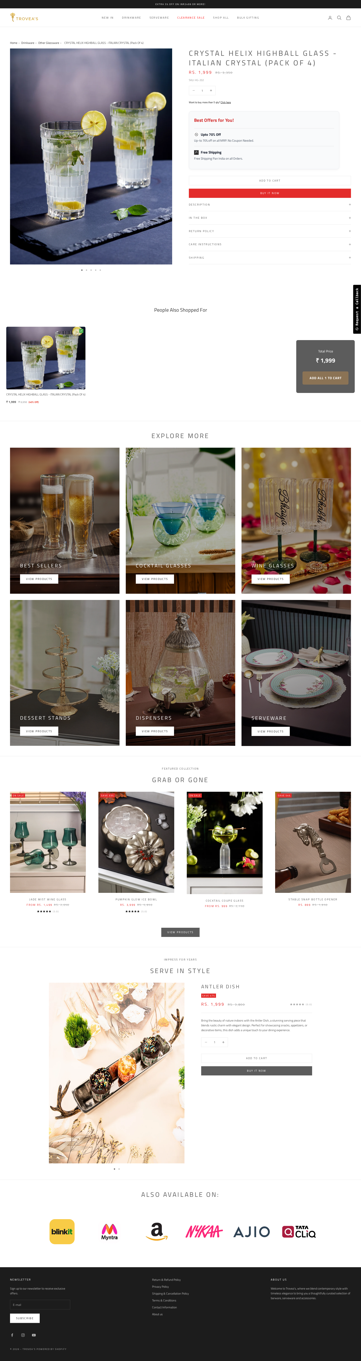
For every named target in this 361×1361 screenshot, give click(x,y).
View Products (271, 731)
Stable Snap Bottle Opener (313, 899)
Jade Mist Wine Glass (48, 899)
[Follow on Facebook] (12, 1335)
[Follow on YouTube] (34, 1335)
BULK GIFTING (248, 17)
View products (39, 579)
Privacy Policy (160, 1286)
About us (157, 1314)
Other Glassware (48, 43)
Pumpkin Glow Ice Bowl (136, 899)
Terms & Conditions (164, 1300)
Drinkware (27, 43)
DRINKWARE (131, 17)
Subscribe (25, 1318)
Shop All (221, 17)
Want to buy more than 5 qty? (210, 102)
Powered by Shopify (52, 1349)
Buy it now (270, 193)
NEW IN (108, 17)
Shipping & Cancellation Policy (170, 1293)
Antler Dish (220, 986)
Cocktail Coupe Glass (225, 900)
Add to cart (270, 180)
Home (13, 43)
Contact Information (164, 1307)
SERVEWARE (159, 17)
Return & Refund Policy (166, 1279)
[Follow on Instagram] (23, 1335)
